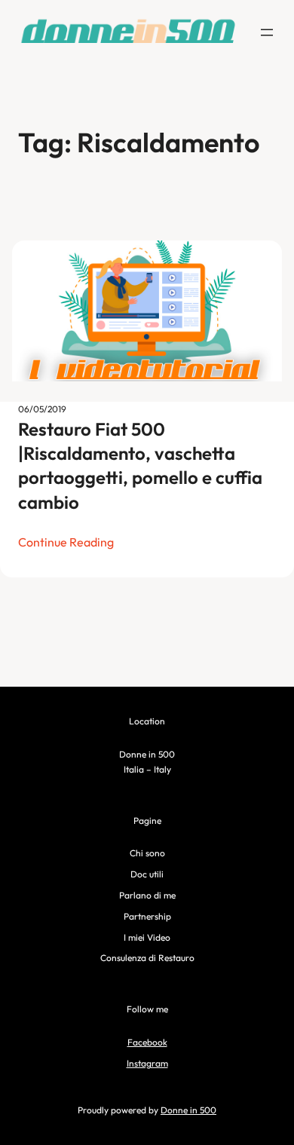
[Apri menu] (267, 32)
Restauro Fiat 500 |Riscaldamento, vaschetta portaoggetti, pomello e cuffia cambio (140, 465)
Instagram (147, 1063)
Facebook (147, 1042)
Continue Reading (66, 542)
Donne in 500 (188, 1110)
